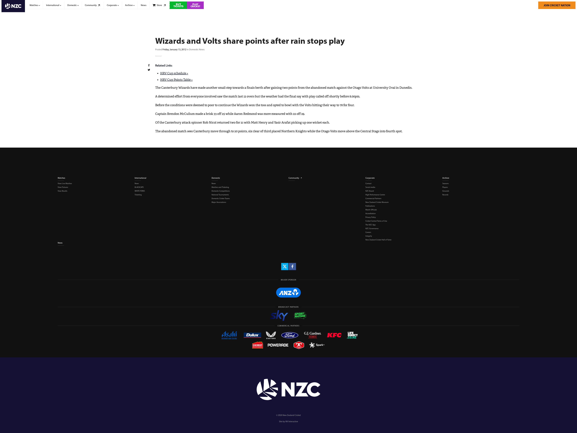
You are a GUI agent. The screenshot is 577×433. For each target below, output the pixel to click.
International (140, 178)
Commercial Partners (373, 198)
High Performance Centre (375, 195)
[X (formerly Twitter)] (284, 266)
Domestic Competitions (221, 191)
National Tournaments (220, 195)
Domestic (216, 178)
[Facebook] (292, 266)
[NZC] (13, 6)
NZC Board (369, 191)
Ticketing (138, 195)
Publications (370, 206)
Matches (61, 178)
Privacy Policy (370, 217)
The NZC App (370, 225)
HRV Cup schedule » (174, 73)
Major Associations (219, 202)
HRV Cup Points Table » (176, 80)
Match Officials (371, 210)
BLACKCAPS (139, 187)
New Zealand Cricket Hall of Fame (378, 240)
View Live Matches (65, 183)
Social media (370, 187)
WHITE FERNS (140, 191)
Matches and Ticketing (220, 187)
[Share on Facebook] (151, 65)
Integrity (368, 236)
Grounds (445, 191)
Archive (445, 178)
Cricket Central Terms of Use (376, 221)
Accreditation (370, 213)
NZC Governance (372, 228)
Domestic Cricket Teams (221, 198)
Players (445, 187)
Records (445, 195)
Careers (368, 232)
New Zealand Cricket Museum (377, 202)
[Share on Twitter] (151, 70)
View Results (62, 191)
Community (293, 178)
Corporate (370, 178)
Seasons (445, 183)
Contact (368, 183)
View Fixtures (63, 187)
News (137, 183)
